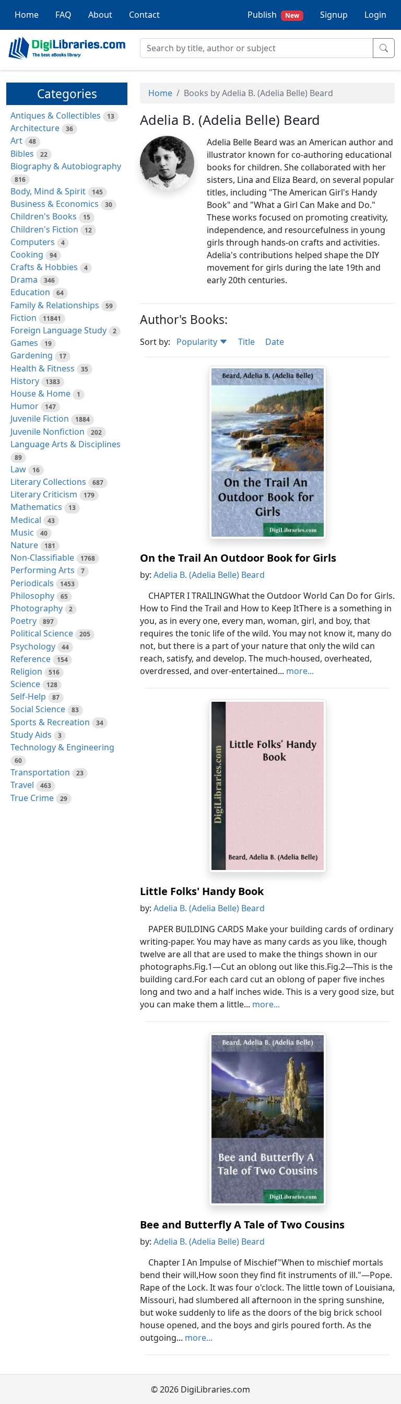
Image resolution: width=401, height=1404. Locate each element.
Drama (24, 279)
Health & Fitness (42, 368)
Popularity (197, 341)
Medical (25, 520)
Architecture (35, 128)
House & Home (40, 393)
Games (24, 343)
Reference (30, 659)
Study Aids (31, 734)
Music (22, 532)
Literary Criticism (43, 494)
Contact (144, 14)
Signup (334, 14)
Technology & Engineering (62, 747)
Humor (24, 406)
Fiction (23, 317)
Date (274, 341)
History (24, 381)
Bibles (22, 153)
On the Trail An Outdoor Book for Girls (238, 558)
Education (30, 292)
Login (375, 14)
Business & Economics (54, 204)
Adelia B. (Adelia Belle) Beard (209, 575)
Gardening (31, 355)
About (100, 14)
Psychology (32, 646)
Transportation (40, 772)
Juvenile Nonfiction (47, 431)
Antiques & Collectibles (55, 115)
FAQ (63, 14)
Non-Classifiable (42, 557)
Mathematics (36, 507)
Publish (273, 14)
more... (300, 671)
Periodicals (32, 583)
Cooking (26, 254)
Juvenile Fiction (39, 418)
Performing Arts (42, 570)
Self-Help (28, 696)
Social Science (37, 709)
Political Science (41, 633)
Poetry (23, 620)
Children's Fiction (44, 229)
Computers (32, 242)
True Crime (32, 798)
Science (25, 684)
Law (18, 469)
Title (246, 341)
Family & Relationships (54, 305)
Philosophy (32, 595)
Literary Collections (48, 482)
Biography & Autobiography (65, 166)
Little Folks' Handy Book (202, 891)
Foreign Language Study (58, 330)
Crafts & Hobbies (44, 267)
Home (27, 14)
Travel (22, 785)
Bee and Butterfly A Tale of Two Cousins (242, 1224)
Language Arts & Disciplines (65, 444)
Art (16, 140)
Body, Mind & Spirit (48, 191)
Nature (24, 545)
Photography (36, 608)
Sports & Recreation (50, 722)
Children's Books (43, 216)
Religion (26, 671)
